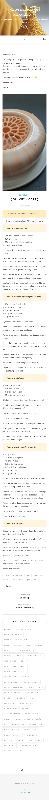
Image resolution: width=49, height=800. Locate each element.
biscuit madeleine (13, 634)
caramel (39, 645)
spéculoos (9, 745)
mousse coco (35, 724)
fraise (33, 698)
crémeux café (38, 575)
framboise (9, 703)
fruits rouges (26, 703)
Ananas (7, 629)
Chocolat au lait (27, 650)
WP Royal (30, 783)
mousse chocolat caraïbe (29, 719)
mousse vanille (11, 735)
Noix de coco (30, 735)
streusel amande (27, 745)
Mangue (8, 719)
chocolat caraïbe (13, 656)
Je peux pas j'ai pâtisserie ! (24, 12)
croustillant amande (15, 666)
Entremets (24, 195)
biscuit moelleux (12, 645)
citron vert (10, 661)
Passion (8, 740)
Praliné (20, 740)
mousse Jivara (31, 730)
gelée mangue (31, 714)
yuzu (18, 751)
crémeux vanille (12, 693)
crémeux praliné (36, 687)
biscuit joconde (24, 629)
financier (20, 698)
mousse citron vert (14, 724)
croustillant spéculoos (16, 677)
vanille (7, 751)
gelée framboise (12, 714)
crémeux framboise (13, 687)
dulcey (6, 580)
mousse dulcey (18, 580)
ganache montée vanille (16, 708)
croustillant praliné (15, 671)
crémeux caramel (30, 682)
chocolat (9, 650)
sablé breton (35, 740)
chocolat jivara (35, 656)
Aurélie (8, 586)
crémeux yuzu (32, 693)
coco (23, 661)
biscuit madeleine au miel (13, 575)
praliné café (31, 580)
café (27, 575)
